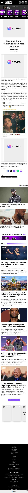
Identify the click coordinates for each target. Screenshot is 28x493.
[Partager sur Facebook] (7, 171)
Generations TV (14, 481)
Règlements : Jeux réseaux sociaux (14, 474)
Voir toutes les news (14, 400)
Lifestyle (23, 16)
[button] (6, 413)
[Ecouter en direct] (20, 2)
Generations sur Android (14, 470)
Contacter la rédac (14, 464)
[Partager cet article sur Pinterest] (14, 171)
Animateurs (14, 449)
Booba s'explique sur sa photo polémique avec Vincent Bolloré (13, 325)
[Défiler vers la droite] (24, 413)
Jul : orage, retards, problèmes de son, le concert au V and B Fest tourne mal (13, 264)
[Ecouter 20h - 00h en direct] (14, 238)
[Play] (1, 11)
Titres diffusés (14, 452)
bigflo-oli (3, 176)
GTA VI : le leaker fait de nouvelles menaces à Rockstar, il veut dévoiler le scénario (13, 355)
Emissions (14, 447)
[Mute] (24, 7)
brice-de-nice (14, 176)
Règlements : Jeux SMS (14, 475)
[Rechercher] (23, 2)
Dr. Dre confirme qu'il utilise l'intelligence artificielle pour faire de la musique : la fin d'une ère (13, 385)
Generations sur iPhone (14, 468)
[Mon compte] (26, 2)
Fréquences (14, 453)
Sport (16, 16)
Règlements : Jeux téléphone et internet (14, 477)
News (5, 16)
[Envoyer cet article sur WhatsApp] (17, 171)
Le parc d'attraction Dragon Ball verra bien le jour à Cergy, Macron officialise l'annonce (13, 294)
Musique (10, 16)
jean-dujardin (8, 176)
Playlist (14, 450)
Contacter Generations (14, 487)
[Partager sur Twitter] (10, 171)
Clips (14, 482)
